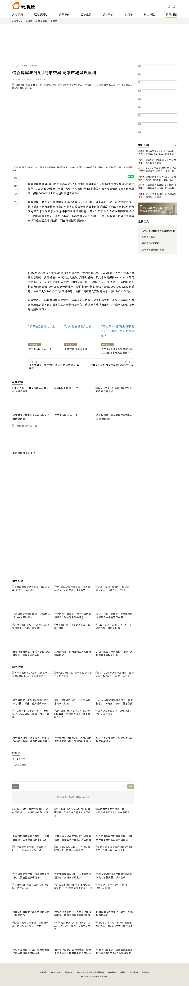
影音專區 (149, 14)
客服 (59, 972)
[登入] (169, 6)
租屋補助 (42, 21)
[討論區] (15, 193)
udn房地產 (22, 65)
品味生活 (86, 14)
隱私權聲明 (99, 972)
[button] (174, 6)
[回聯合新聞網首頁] (16, 5)
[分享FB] (15, 178)
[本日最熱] (175, 145)
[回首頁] (23, 5)
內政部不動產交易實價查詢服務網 (158, 230)
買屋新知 (171, 14)
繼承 (30, 21)
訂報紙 (123, 972)
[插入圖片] (124, 786)
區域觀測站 (41, 14)
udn (14, 65)
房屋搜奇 (64, 14)
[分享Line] (15, 186)
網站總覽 (146, 972)
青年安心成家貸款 (150, 243)
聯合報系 (112, 972)
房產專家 (108, 14)
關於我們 (134, 972)
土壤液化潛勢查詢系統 (153, 249)
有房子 (129, 14)
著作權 (89, 972)
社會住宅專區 (148, 236)
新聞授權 (69, 972)
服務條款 (81, 972)
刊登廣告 (43, 972)
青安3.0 (18, 21)
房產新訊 (17, 14)
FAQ (53, 972)
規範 (15, 786)
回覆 (131, 786)
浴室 (55, 21)
